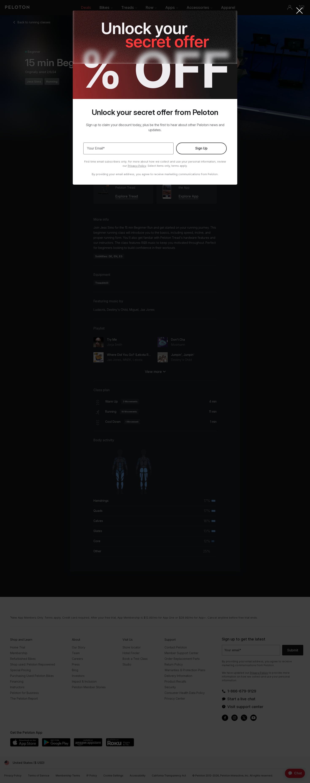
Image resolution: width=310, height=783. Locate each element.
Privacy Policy (137, 165)
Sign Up (201, 148)
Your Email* (96, 148)
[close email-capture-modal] (299, 11)
